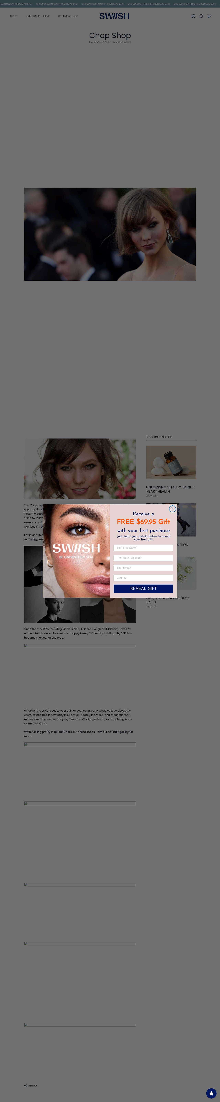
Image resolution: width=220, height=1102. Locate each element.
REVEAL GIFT (143, 589)
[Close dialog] (172, 509)
